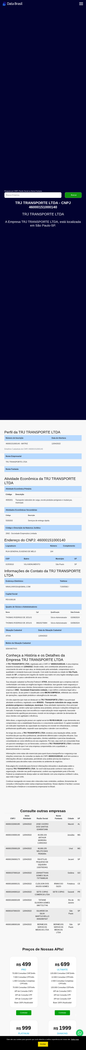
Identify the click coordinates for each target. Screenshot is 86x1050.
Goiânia (71, 873)
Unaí (71, 848)
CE (79, 884)
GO (78, 873)
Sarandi (71, 892)
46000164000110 (13, 892)
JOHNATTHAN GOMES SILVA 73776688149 (42, 875)
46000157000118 (13, 873)
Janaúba (70, 835)
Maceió (71, 824)
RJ (79, 900)
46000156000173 (13, 859)
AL (79, 824)
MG (78, 835)
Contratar (19, 1013)
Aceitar (43, 1044)
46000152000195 (13, 824)
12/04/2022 (27, 824)
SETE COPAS (58, 892)
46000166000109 (13, 900)
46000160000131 (13, 884)
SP (79, 859)
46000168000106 (13, 924)
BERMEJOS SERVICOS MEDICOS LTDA (42, 927)
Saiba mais (75, 1039)
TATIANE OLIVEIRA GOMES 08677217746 (42, 902)
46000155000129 (13, 848)
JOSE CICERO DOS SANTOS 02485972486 (42, 826)
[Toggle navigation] (81, 3)
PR (79, 892)
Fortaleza (71, 884)
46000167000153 (13, 911)
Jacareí (71, 859)
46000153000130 (13, 835)
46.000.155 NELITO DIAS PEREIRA (42, 851)
